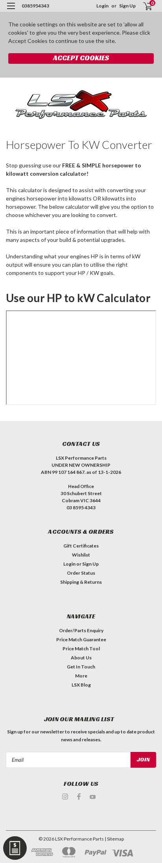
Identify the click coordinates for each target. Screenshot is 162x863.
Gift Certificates (81, 546)
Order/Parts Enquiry (81, 630)
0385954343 (35, 6)
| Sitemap (114, 839)
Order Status (81, 573)
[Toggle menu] (11, 11)
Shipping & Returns (81, 582)
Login (102, 6)
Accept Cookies (81, 57)
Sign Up (127, 6)
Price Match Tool (81, 648)
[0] (143, 6)
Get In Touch (81, 667)
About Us (81, 658)
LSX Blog (81, 685)
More (81, 676)
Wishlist (81, 555)
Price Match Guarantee (81, 639)
